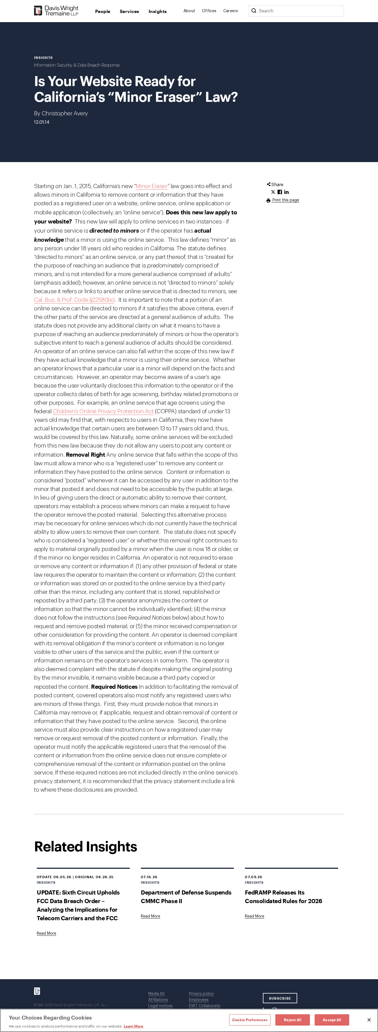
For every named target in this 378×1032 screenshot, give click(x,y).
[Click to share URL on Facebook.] (280, 192)
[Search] (253, 11)
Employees (199, 1000)
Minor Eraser (151, 186)
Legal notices (160, 1006)
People (102, 11)
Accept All (332, 1019)
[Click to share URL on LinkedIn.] (286, 192)
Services (129, 11)
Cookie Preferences (250, 1019)
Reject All (292, 1019)
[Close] (369, 1020)
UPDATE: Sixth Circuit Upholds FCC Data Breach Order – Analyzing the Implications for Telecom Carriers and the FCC (78, 905)
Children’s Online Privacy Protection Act (103, 411)
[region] (189, 1020)
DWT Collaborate (204, 1006)
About (189, 11)
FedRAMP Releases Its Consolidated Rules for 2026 (283, 896)
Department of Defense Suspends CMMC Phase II (186, 896)
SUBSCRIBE (280, 998)
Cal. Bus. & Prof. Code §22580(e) (74, 300)
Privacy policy (201, 994)
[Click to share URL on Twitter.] (273, 192)
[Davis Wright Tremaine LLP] (56, 11)
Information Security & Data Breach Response (77, 65)
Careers (230, 11)
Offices (209, 11)
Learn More (133, 1026)
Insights (158, 11)
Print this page (285, 200)
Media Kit (156, 994)
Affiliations (158, 1000)
